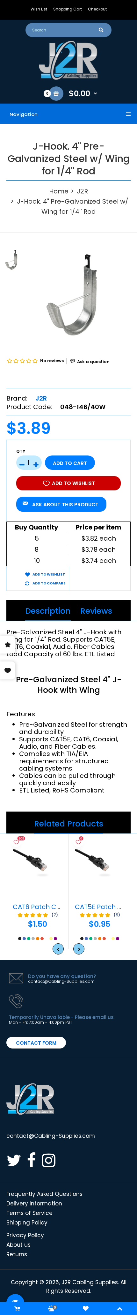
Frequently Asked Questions (44, 1194)
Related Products (68, 823)
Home (58, 191)
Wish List (39, 9)
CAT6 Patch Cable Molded (55, 906)
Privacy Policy (25, 1235)
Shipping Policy (26, 1222)
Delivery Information (34, 1203)
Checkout (97, 9)
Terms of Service (29, 1213)
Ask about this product (65, 504)
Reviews (96, 611)
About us (18, 1245)
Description (48, 611)
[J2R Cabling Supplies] (68, 78)
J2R (82, 191)
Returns (16, 1254)
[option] (84, 295)
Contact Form (36, 1043)
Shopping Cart (67, 9)
